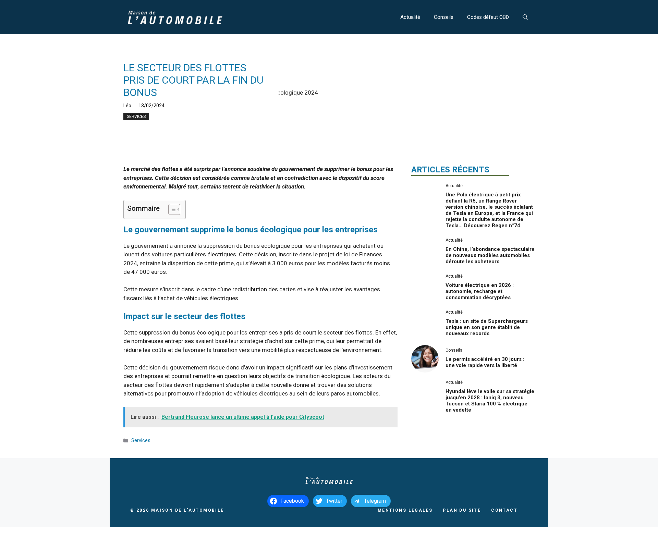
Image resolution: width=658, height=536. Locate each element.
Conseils (443, 17)
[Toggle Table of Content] (171, 209)
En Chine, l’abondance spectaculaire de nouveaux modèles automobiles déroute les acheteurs (490, 255)
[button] (525, 17)
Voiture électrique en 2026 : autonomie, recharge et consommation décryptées (480, 291)
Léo (127, 105)
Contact (504, 510)
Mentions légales (405, 510)
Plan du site (462, 510)
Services (136, 116)
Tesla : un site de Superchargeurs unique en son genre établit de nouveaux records (487, 327)
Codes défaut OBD (488, 17)
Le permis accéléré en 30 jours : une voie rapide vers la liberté (485, 362)
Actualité (410, 17)
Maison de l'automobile (187, 510)
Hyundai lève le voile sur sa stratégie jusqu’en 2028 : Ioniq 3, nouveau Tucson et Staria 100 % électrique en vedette (490, 400)
